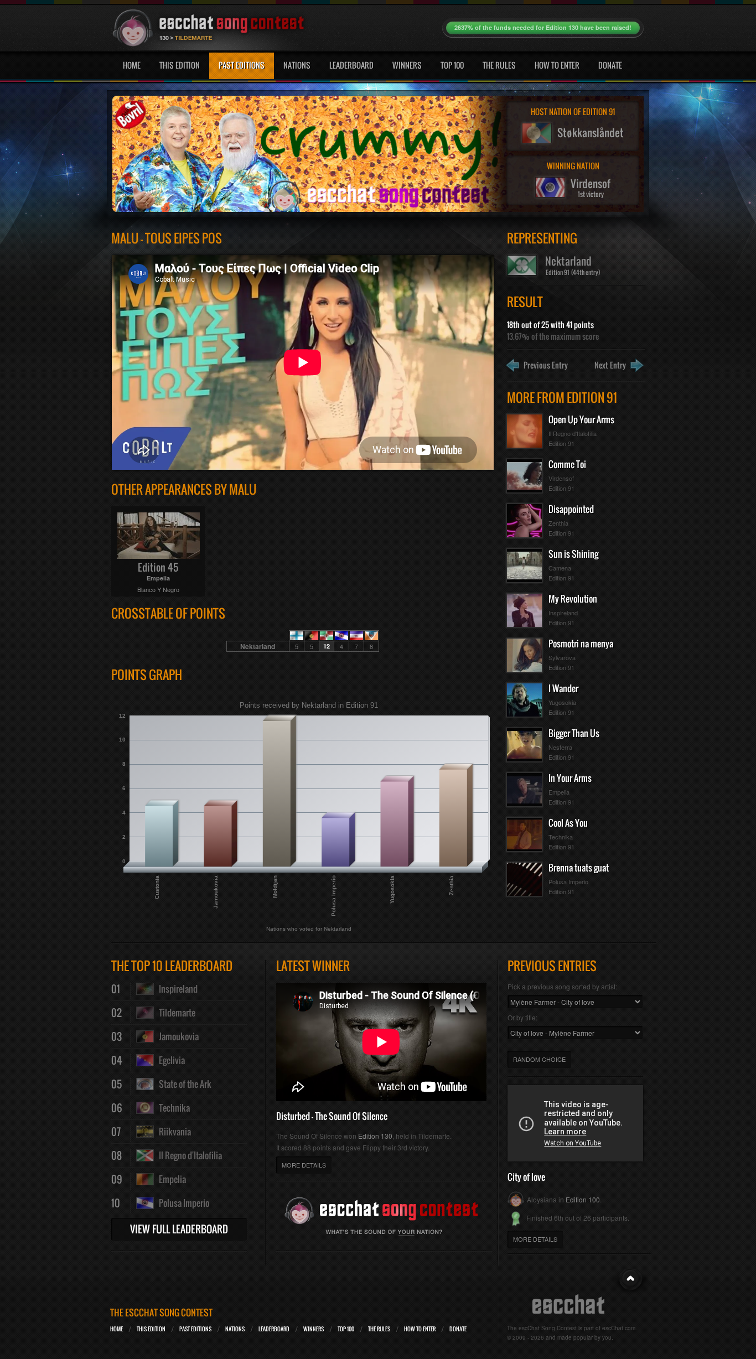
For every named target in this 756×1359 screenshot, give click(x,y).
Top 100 (452, 65)
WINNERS (313, 1329)
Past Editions (242, 65)
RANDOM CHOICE (539, 1059)
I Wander (563, 688)
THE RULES (379, 1329)
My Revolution (572, 598)
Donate (610, 65)
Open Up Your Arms (581, 419)
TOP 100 (346, 1329)
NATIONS (235, 1329)
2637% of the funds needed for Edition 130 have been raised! (542, 27)
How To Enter (557, 65)
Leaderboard (351, 65)
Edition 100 (583, 1199)
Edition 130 (375, 1135)
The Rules (499, 65)
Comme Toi (567, 464)
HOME (116, 1329)
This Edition (179, 65)
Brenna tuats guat (578, 867)
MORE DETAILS (304, 1164)
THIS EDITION (151, 1329)
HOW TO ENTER (420, 1329)
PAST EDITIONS (195, 1329)
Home (132, 65)
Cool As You (568, 822)
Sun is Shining (573, 554)
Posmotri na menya (580, 643)
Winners (407, 65)
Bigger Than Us (573, 733)
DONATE (458, 1329)
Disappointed (571, 509)
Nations (296, 65)
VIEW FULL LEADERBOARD (179, 1229)
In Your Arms (570, 778)
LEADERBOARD (273, 1329)
